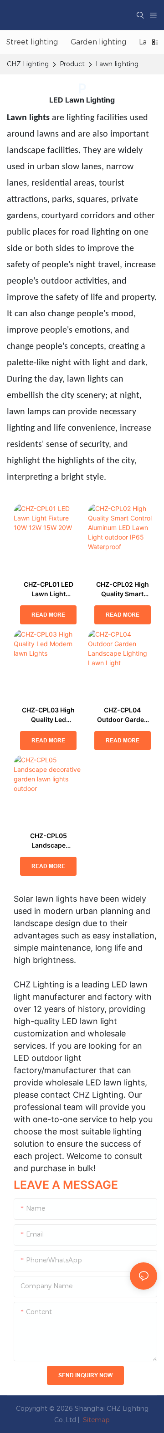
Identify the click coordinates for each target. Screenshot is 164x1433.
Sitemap (95, 1420)
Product (72, 64)
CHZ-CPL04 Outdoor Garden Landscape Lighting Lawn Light (122, 715)
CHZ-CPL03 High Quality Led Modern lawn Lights (48, 715)
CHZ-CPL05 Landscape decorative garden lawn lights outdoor (48, 841)
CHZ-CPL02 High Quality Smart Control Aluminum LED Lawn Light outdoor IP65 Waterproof (122, 589)
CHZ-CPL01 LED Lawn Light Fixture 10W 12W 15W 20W (48, 589)
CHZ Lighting (28, 64)
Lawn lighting (117, 64)
